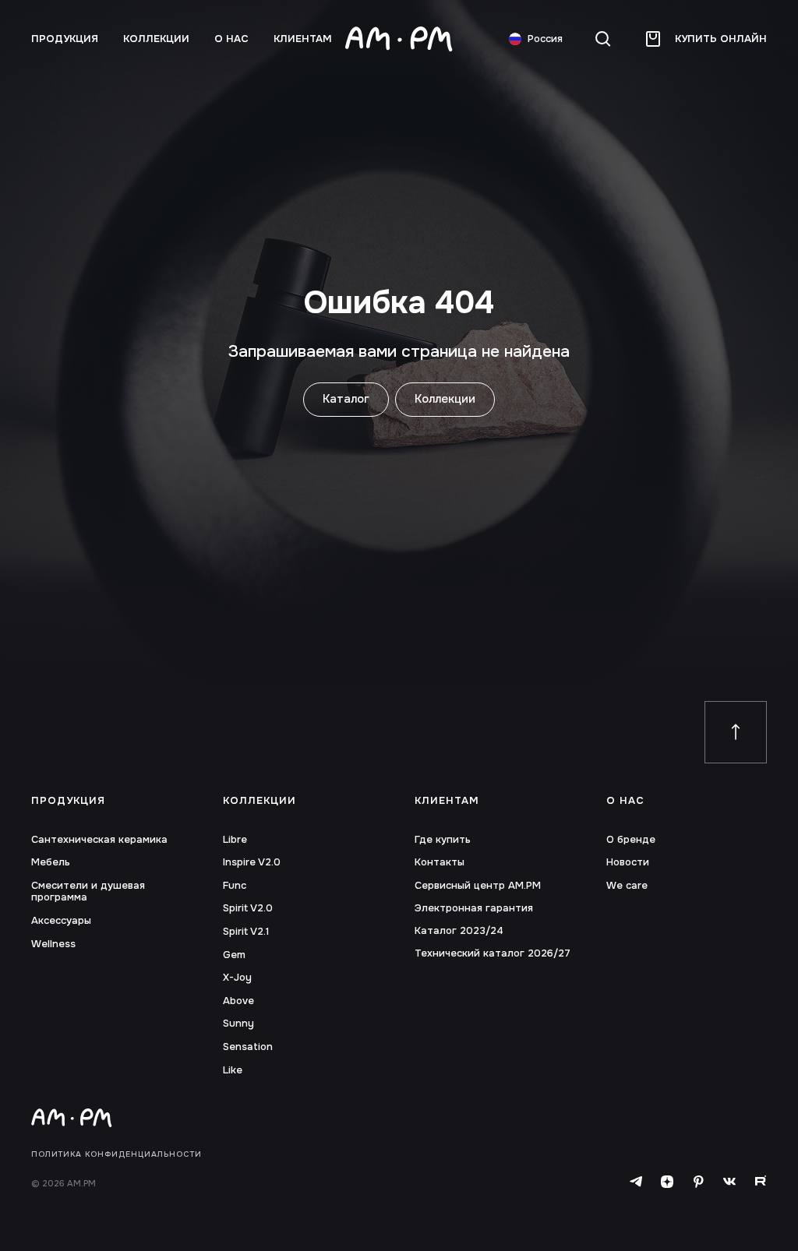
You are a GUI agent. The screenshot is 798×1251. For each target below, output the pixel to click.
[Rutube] (760, 1182)
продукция (64, 39)
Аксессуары (61, 920)
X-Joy (237, 977)
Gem (234, 955)
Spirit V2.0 (248, 908)
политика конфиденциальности (116, 1154)
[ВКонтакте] (729, 1182)
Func (234, 885)
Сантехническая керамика (99, 839)
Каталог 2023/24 (459, 931)
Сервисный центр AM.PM (478, 885)
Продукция (68, 801)
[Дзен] (667, 1182)
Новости (627, 862)
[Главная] (399, 38)
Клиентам (303, 39)
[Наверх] (735, 732)
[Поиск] (603, 39)
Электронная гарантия (474, 908)
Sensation (248, 1047)
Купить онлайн (721, 38)
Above (238, 1001)
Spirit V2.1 (246, 931)
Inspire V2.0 (252, 862)
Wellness (53, 944)
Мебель (50, 862)
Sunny (238, 1023)
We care (627, 885)
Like (232, 1070)
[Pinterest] (698, 1182)
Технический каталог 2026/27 (492, 953)
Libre (235, 839)
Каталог (346, 399)
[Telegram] (636, 1182)
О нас (231, 39)
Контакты (439, 862)
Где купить (443, 839)
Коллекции (156, 39)
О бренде (630, 839)
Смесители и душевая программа (88, 891)
